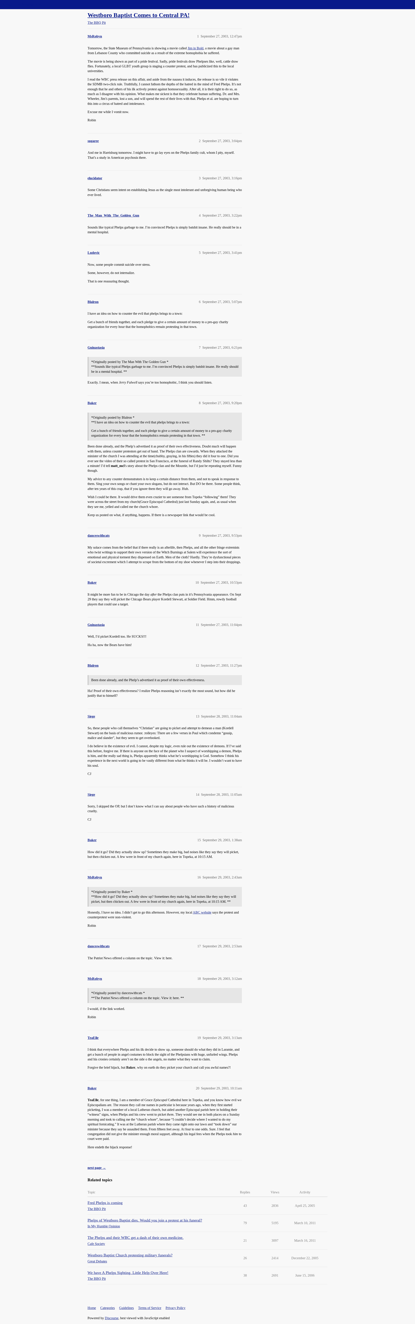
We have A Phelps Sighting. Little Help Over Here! (128, 1273)
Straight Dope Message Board (22, 4)
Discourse (111, 1318)
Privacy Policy (175, 1308)
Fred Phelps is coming (105, 1203)
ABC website (202, 912)
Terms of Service (149, 1308)
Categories (107, 1308)
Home (92, 1308)
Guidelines (126, 1308)
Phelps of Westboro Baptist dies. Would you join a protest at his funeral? (145, 1220)
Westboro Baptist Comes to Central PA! (139, 15)
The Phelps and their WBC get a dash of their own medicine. (136, 1237)
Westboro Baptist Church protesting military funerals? (130, 1255)
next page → (97, 1168)
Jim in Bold (195, 48)
